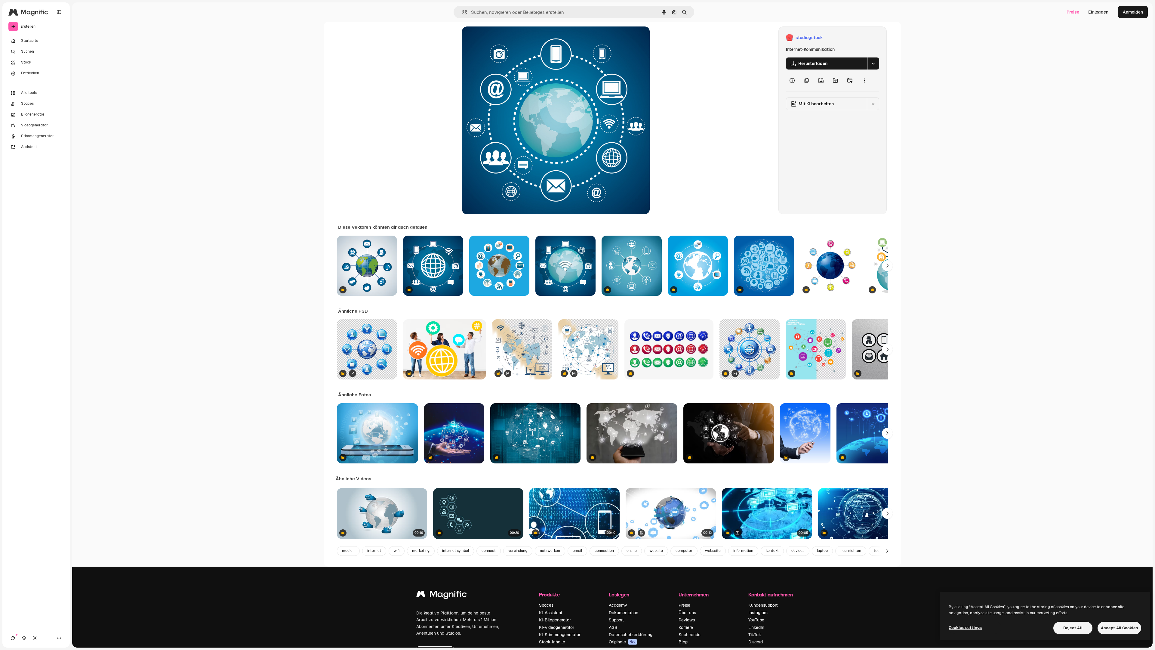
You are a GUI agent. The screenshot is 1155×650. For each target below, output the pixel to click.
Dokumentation (623, 612)
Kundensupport (763, 605)
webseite (713, 550)
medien (348, 550)
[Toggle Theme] (35, 638)
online (632, 550)
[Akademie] (24, 638)
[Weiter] (887, 266)
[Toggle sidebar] (59, 12)
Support (616, 620)
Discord (755, 642)
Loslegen (619, 594)
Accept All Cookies (1119, 627)
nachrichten (850, 550)
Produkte (549, 594)
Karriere (686, 627)
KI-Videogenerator (556, 627)
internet (374, 550)
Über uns (687, 612)
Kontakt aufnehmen (770, 594)
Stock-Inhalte (552, 642)
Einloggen (1098, 12)
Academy (618, 605)
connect (489, 550)
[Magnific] (441, 595)
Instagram (758, 612)
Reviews (687, 620)
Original (500, 38)
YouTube (756, 620)
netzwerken (550, 550)
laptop (822, 550)
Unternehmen (694, 594)
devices (797, 550)
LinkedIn (756, 627)
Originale (622, 642)
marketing (421, 550)
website (656, 550)
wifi (396, 550)
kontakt (772, 550)
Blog (683, 642)
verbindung (517, 550)
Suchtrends (689, 634)
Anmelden (1133, 12)
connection (604, 550)
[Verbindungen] (13, 638)
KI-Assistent (550, 612)
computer (684, 550)
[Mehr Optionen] (864, 80)
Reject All (1073, 627)
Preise (1073, 12)
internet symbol (455, 550)
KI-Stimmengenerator (560, 634)
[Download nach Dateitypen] (873, 63)
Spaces (546, 605)
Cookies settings (965, 627)
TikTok (754, 634)
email (577, 550)
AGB (613, 627)
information (743, 550)
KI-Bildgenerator (555, 620)
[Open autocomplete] (462, 12)
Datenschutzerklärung (630, 634)
